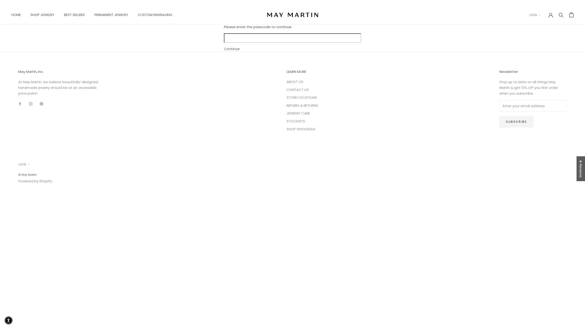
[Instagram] (30, 103)
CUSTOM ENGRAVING (155, 14)
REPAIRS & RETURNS (302, 105)
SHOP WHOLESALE (301, 129)
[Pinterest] (41, 103)
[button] (84, 286)
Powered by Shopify (35, 181)
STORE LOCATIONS (302, 97)
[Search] (561, 14)
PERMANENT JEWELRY (111, 14)
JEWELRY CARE (298, 113)
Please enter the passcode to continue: (258, 26)
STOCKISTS (296, 121)
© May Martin (27, 175)
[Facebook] (20, 103)
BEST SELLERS (74, 14)
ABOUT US (295, 81)
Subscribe (516, 121)
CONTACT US (298, 89)
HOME (16, 14)
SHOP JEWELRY (42, 14)
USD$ (533, 15)
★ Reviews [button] (580, 169)
